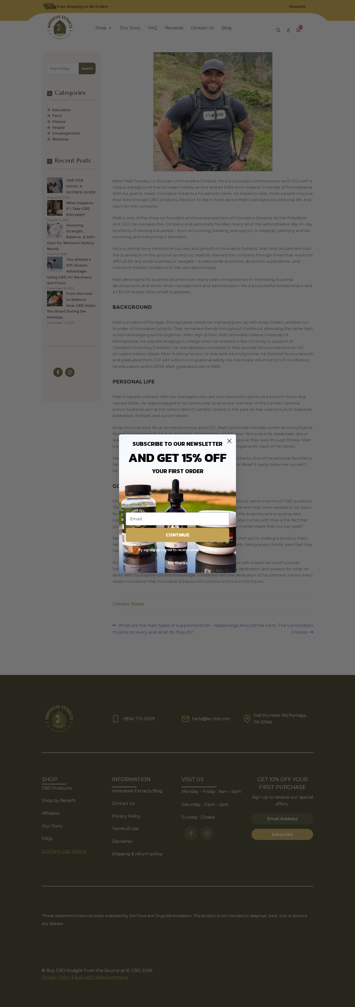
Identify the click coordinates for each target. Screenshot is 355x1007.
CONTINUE (177, 534)
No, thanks (177, 563)
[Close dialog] (229, 441)
